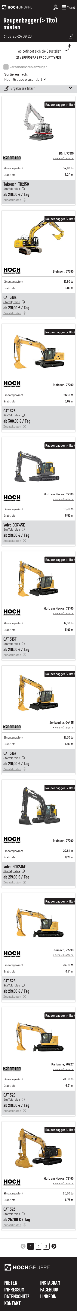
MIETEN (10, 1283)
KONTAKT (12, 1303)
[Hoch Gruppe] (17, 7)
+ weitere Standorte (63, 158)
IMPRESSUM (14, 1290)
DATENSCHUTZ (17, 1296)
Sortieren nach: (16, 74)
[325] (38, 942)
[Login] (55, 7)
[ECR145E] (38, 486)
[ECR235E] (38, 829)
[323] (38, 1171)
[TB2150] (38, 146)
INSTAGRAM (50, 1283)
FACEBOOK (49, 1290)
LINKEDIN (48, 1296)
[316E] (38, 260)
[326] (38, 373)
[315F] (38, 601)
